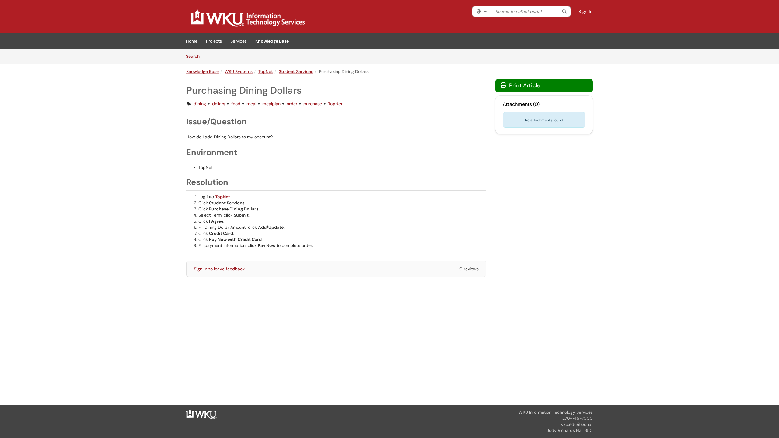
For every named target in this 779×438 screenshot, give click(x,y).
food (235, 103)
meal (251, 103)
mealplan (271, 103)
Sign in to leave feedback (219, 269)
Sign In (585, 12)
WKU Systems (239, 71)
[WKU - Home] (201, 413)
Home (191, 41)
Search (195, 56)
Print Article (524, 85)
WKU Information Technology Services (556, 412)
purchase (312, 103)
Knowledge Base (272, 41)
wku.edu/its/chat (576, 424)
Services (238, 41)
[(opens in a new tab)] (247, 18)
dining (200, 103)
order (292, 103)
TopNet (265, 71)
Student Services (296, 71)
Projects (214, 41)
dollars (218, 103)
